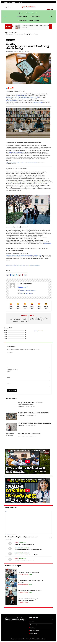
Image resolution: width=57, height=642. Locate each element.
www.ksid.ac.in (47, 243)
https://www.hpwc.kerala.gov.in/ (16, 152)
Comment (9, 352)
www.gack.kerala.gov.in (31, 182)
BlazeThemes (42, 638)
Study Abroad (22, 20)
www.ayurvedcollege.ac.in (43, 182)
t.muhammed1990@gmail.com (28, 290)
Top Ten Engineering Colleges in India (27, 600)
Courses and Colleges (23, 575)
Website (9, 383)
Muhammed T (10, 51)
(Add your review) (39, 331)
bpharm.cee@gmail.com (11, 100)
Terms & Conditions (34, 630)
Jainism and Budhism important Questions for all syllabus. (28, 549)
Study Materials (22, 16)
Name (9, 371)
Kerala (30, 575)
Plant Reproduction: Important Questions (24, 560)
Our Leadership (33, 625)
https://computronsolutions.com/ (29, 162)
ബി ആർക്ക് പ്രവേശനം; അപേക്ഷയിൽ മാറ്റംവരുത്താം (33, 413)
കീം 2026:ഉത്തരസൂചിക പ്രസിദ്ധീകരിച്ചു (29, 433)
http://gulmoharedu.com (26, 293)
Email (8, 377)
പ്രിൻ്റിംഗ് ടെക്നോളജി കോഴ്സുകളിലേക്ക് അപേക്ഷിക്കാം (25, 25)
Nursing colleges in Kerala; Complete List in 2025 (29, 581)
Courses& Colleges (31, 13)
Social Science (18, 547)
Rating (9, 369)
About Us (32, 622)
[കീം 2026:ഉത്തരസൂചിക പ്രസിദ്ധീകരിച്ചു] (45, 27)
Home (21, 13)
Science (7, 535)
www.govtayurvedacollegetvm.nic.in (17, 182)
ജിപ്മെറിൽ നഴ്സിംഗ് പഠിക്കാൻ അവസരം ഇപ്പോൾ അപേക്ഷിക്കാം (23, 265)
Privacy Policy (33, 633)
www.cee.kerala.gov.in (21, 95)
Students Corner (34, 20)
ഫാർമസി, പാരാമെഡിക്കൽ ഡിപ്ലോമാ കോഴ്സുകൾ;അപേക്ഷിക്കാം (28, 590)
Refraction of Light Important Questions (24, 544)
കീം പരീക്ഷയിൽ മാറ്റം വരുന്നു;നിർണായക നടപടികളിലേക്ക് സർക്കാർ (30, 403)
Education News (35, 16)
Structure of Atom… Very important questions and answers (21, 537)
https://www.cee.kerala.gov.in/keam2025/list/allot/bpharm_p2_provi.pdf (22, 97)
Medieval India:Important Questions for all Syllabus (27, 555)
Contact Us (32, 627)
